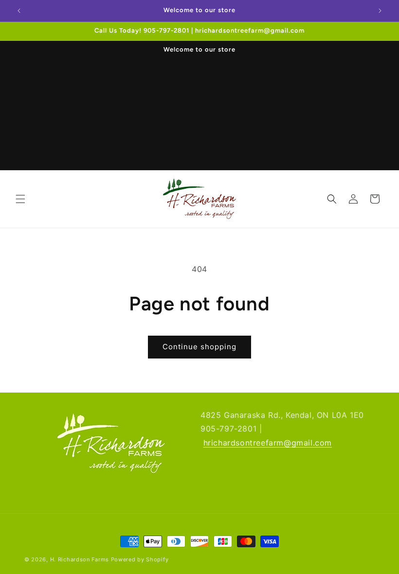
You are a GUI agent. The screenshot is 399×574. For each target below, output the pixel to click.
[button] (20, 199)
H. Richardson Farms (79, 559)
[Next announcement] (380, 10)
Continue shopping (199, 346)
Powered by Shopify (140, 559)
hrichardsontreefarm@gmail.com (267, 443)
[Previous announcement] (19, 10)
